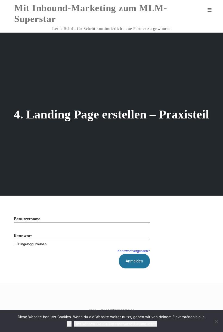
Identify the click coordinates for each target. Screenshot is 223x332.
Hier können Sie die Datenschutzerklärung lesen (115, 324)
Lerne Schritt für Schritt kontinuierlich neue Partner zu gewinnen (111, 28)
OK (69, 324)
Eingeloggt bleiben (32, 244)
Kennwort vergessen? (133, 250)
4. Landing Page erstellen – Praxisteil (111, 114)
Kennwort (23, 235)
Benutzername (27, 218)
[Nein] (216, 321)
